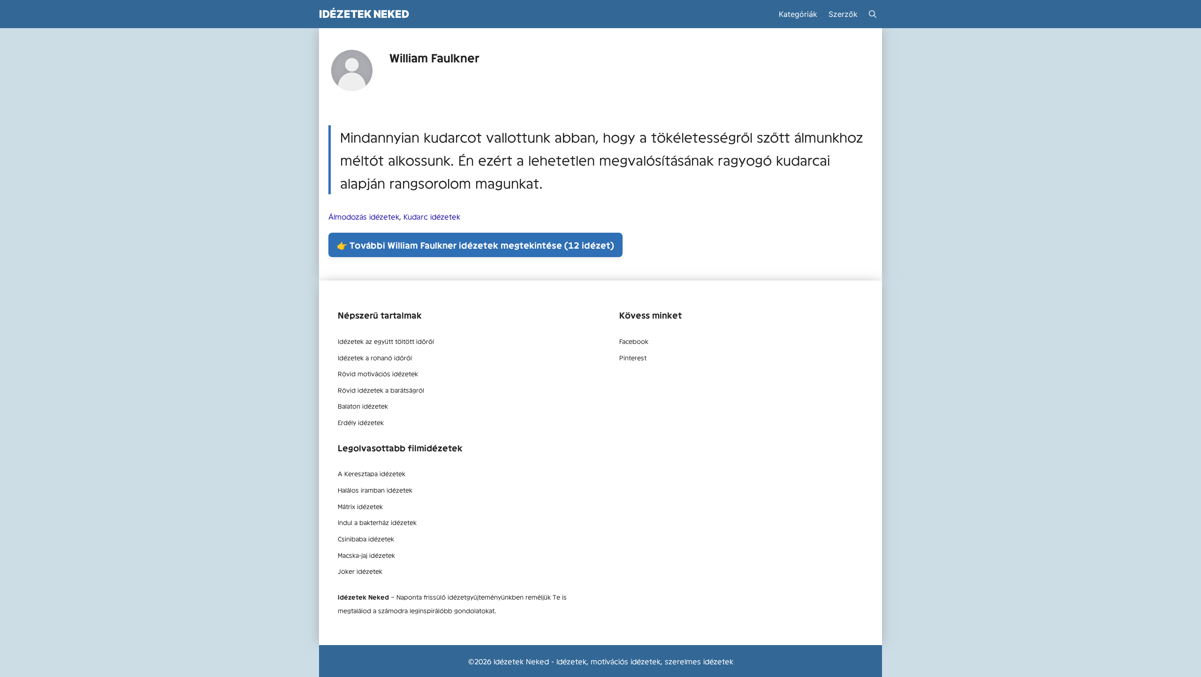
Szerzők (843, 14)
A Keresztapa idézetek (371, 473)
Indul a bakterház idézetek (377, 522)
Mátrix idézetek (360, 506)
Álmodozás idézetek (363, 216)
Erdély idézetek (361, 422)
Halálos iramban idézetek (375, 490)
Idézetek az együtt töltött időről (386, 341)
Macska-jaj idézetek (366, 555)
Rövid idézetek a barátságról (381, 390)
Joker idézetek (360, 571)
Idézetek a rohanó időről (375, 357)
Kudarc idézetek (431, 216)
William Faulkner (434, 57)
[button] (872, 14)
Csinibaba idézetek (366, 538)
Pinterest (632, 357)
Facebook (633, 341)
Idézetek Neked (364, 14)
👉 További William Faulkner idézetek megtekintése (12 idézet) (475, 245)
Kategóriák (798, 14)
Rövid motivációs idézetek (378, 373)
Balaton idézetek (363, 406)
